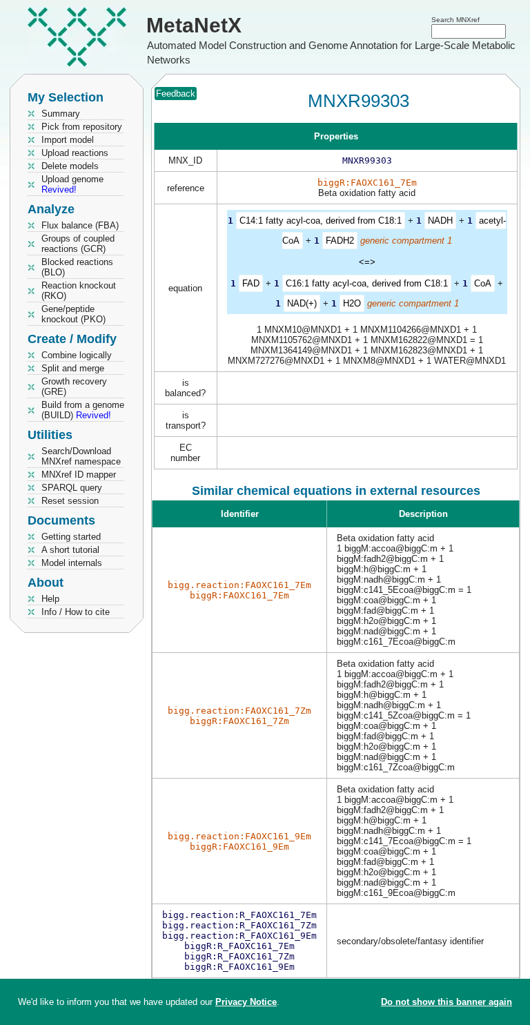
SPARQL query (71, 487)
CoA (482, 283)
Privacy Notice (246, 1002)
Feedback (175, 93)
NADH (440, 220)
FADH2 (340, 240)
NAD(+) (302, 303)
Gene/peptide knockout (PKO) (73, 314)
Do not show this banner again (446, 1002)
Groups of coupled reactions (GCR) (78, 243)
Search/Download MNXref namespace (81, 456)
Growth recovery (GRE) (74, 386)
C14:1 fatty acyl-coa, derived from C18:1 (320, 220)
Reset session (70, 501)
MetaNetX (194, 25)
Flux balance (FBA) (80, 225)
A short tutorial (70, 550)
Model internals (71, 563)
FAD (250, 283)
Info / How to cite (75, 612)
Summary (60, 113)
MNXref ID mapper (78, 474)
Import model (67, 140)
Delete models (70, 166)
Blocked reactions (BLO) (77, 267)
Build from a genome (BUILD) (82, 410)
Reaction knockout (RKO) (78, 290)
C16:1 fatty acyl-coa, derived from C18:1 (367, 283)
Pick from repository (81, 126)
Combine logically (76, 355)
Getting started (71, 536)
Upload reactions (74, 153)
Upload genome (72, 184)
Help (50, 599)
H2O (352, 303)
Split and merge (72, 368)
